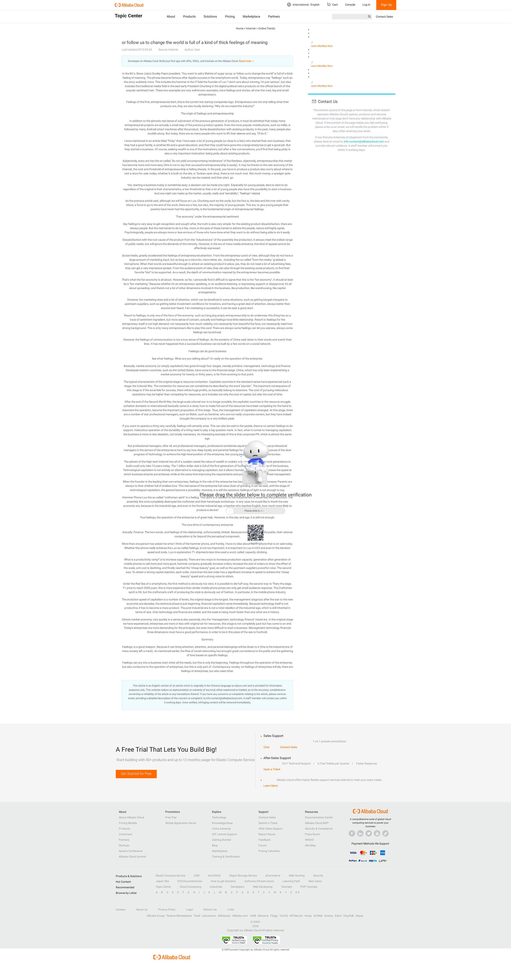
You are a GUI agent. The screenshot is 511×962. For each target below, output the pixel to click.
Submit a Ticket (267, 823)
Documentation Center (319, 817)
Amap (308, 915)
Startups (124, 845)
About (171, 16)
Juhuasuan (209, 915)
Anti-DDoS (214, 875)
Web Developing (262, 886)
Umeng (328, 915)
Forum (262, 845)
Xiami (338, 915)
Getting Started (221, 839)
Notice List (210, 909)
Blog (215, 845)
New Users (315, 881)
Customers (125, 834)
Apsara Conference (131, 851)
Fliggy (274, 915)
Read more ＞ (246, 61)
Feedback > (256, 543)
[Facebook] (352, 833)
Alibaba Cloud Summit (132, 856)
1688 (253, 915)
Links (231, 909)
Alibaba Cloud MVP (317, 823)
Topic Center (163, 886)
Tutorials (286, 886)
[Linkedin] (360, 833)
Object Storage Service (243, 875)
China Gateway (221, 828)
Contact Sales (384, 16)
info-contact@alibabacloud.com (364, 141)
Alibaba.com (240, 915)
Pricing (230, 16)
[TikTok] (385, 833)
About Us (142, 909)
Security (318, 875)
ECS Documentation (189, 881)
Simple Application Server (180, 823)
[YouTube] (377, 833)
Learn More (317, 46)
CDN (196, 875)
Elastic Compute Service (170, 875)
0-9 (297, 892)
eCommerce (272, 875)
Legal (189, 909)
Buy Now (328, 46)
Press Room (312, 834)
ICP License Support (224, 834)
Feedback (264, 839)
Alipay (359, 915)
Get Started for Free (136, 773)
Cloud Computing (190, 886)
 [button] (230, 511)
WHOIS (309, 839)
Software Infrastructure (259, 881)
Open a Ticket (271, 769)
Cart (335, 4)
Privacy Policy (166, 909)
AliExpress (224, 915)
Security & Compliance (319, 828)
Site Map (310, 845)
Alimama (263, 915)
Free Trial (170, 817)
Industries (216, 886)
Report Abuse (266, 834)
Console (350, 4)
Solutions (210, 16)
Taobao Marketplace (179, 915)
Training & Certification (226, 856)
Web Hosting (297, 875)
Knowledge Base (222, 823)
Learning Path (291, 881)
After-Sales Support (270, 828)
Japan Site (162, 881)
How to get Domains (223, 881)
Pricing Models (128, 823)
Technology (219, 817)
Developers (237, 886)
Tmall (197, 915)
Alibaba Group (156, 915)
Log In (366, 4)
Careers (121, 909)
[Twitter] (368, 833)
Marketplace (251, 16)
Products (189, 16)
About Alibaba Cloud (131, 817)
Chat (266, 747)
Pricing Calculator (269, 851)
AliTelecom (296, 915)
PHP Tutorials (308, 886)
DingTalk (348, 915)
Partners (274, 16)
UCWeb (317, 915)
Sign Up (386, 5)
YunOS (283, 915)
